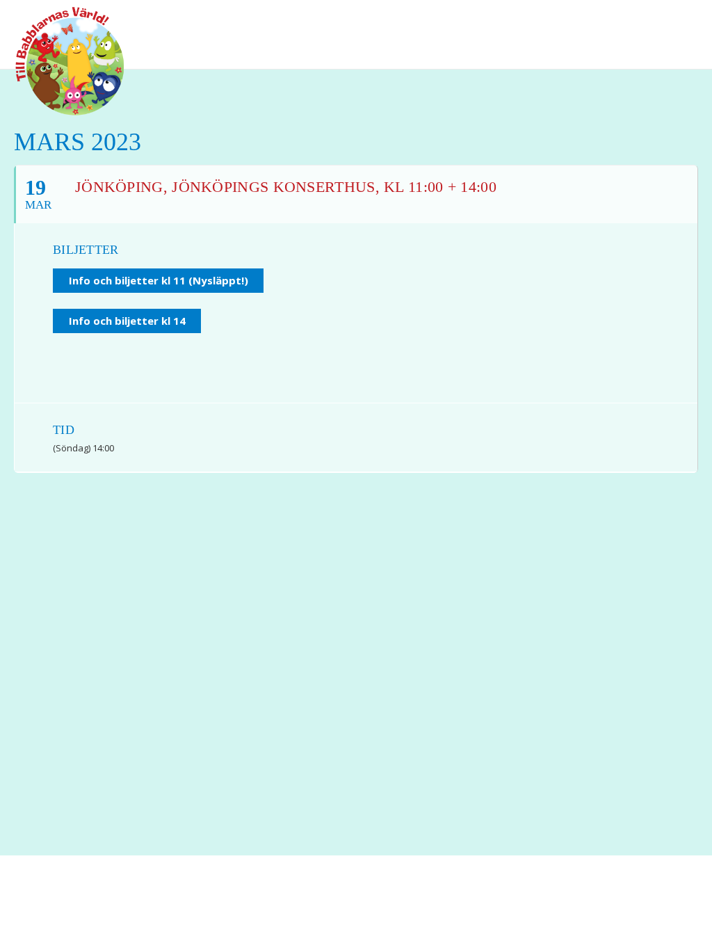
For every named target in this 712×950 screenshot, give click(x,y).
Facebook (625, 20)
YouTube (652, 20)
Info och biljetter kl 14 (127, 321)
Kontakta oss (303, 909)
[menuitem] (625, 20)
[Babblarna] (59, 61)
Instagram (677, 20)
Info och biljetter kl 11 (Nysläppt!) (158, 280)
